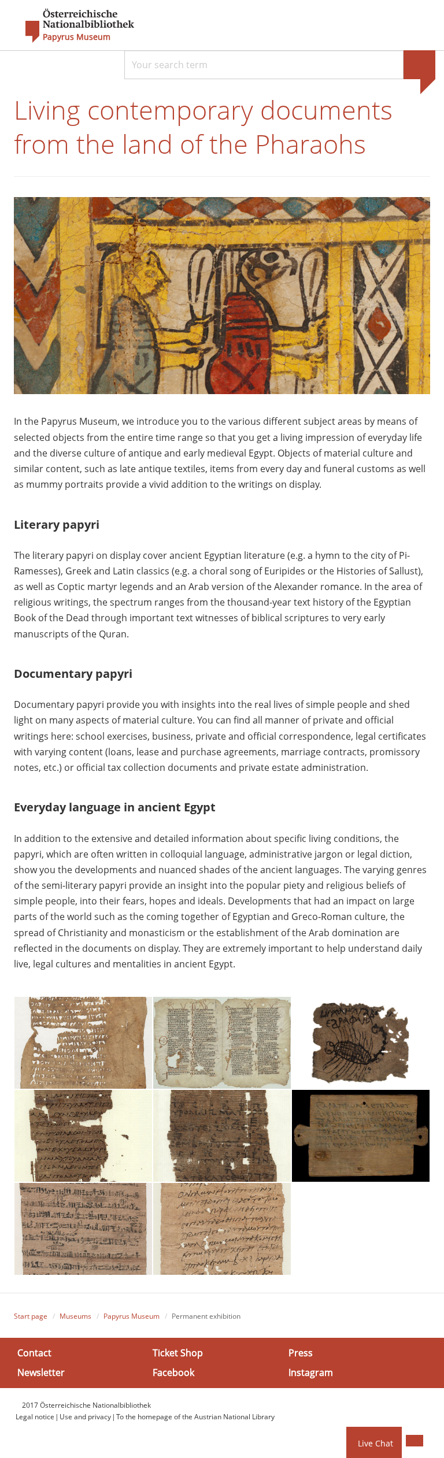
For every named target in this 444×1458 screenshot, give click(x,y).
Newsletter (41, 1372)
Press (300, 1352)
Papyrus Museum (76, 37)
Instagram (310, 1372)
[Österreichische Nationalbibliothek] (74, 26)
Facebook (173, 1372)
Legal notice (35, 1417)
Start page (30, 1316)
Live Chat (375, 1443)
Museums (75, 1316)
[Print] (414, 1440)
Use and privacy (85, 1417)
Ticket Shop (178, 1352)
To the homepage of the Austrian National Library (195, 1417)
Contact (34, 1352)
